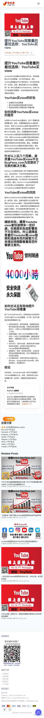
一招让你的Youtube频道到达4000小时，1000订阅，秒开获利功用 (22, 578)
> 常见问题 (5, 679)
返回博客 (10, 419)
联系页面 (4, 693)
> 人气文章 (5, 684)
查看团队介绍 (27, 404)
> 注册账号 (5, 674)
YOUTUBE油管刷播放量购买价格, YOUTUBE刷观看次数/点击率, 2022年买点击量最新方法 (21, 483)
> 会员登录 (5, 676)
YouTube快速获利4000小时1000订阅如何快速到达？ (19, 541)
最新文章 (5, 670)
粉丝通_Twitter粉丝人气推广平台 (17, 53)
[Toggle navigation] (38, 3)
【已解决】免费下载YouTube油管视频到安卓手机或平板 (21, 515)
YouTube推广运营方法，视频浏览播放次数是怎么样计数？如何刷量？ (22, 615)
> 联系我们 (5, 681)
